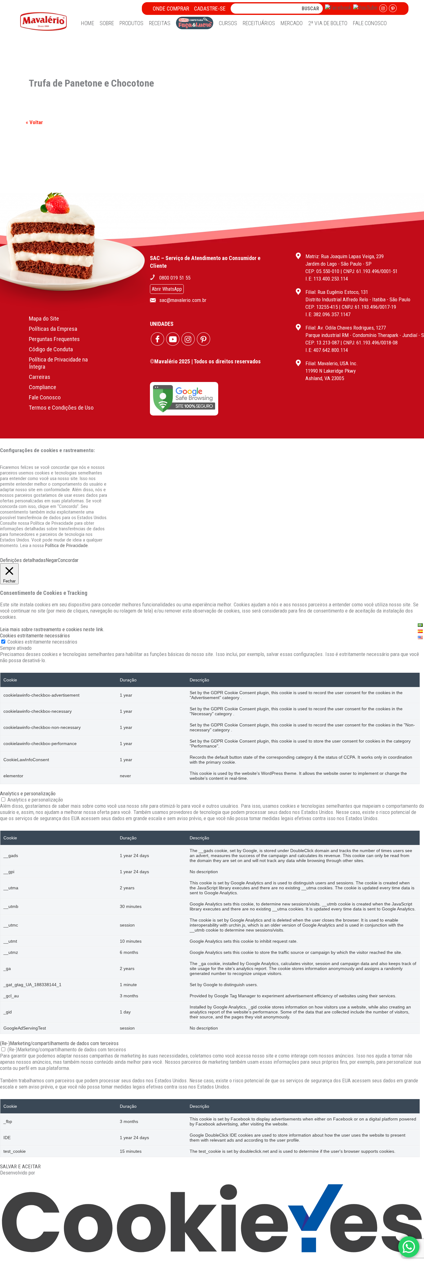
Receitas (159, 23)
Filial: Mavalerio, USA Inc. (331, 363)
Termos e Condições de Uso (61, 407)
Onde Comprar (171, 8)
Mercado (292, 23)
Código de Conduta (51, 349)
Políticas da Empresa (53, 328)
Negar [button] (52, 560)
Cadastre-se (210, 8)
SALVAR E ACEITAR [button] (20, 1166)
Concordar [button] (68, 560)
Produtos (131, 23)
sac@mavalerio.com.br (182, 300)
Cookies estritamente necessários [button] (35, 635)
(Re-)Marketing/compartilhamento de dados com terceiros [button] (59, 1043)
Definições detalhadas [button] (23, 560)
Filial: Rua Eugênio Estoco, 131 (336, 292)
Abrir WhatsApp (167, 289)
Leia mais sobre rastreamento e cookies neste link (51, 629)
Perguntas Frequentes (54, 339)
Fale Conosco (370, 23)
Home (87, 23)
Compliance (42, 387)
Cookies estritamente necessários (42, 642)
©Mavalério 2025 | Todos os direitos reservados (205, 361)
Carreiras (39, 376)
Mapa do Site (44, 318)
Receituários (259, 23)
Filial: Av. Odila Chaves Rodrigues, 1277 (345, 328)
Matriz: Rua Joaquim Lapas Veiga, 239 (344, 256)
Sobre (107, 23)
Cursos (228, 23)
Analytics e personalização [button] (28, 793)
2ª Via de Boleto (327, 23)
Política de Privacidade (66, 545)
